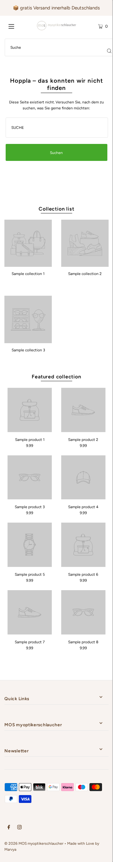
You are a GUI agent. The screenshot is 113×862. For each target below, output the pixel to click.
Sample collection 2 (85, 274)
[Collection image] (28, 264)
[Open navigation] (18, 25)
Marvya (10, 849)
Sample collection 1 (28, 274)
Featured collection (56, 377)
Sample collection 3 (28, 350)
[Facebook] (9, 828)
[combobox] (57, 128)
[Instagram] (19, 828)
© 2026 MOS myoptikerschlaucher (33, 843)
